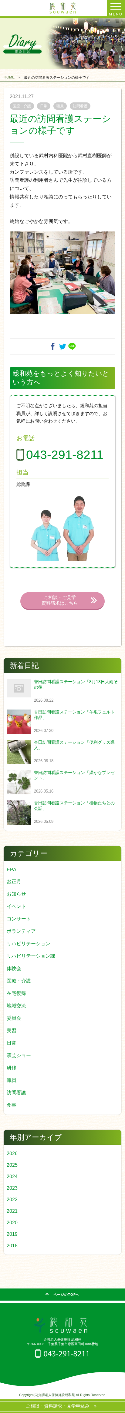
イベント (16, 906)
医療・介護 (19, 980)
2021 (12, 1211)
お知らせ (16, 893)
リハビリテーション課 (31, 956)
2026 (12, 1153)
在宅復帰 (16, 993)
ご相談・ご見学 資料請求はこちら (60, 600)
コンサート (19, 918)
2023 (12, 1188)
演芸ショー (19, 1055)
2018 (12, 1245)
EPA (11, 869)
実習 (11, 1030)
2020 (12, 1222)
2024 (12, 1176)
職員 (11, 1080)
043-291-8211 (64, 455)
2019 (12, 1234)
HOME (9, 77)
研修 (11, 1067)
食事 (11, 1105)
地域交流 (16, 1005)
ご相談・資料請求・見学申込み (60, 1405)
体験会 (14, 968)
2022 (12, 1199)
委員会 (14, 1018)
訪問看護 (16, 1092)
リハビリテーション (28, 943)
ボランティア (21, 931)
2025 (12, 1165)
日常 (11, 1043)
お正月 (14, 881)
